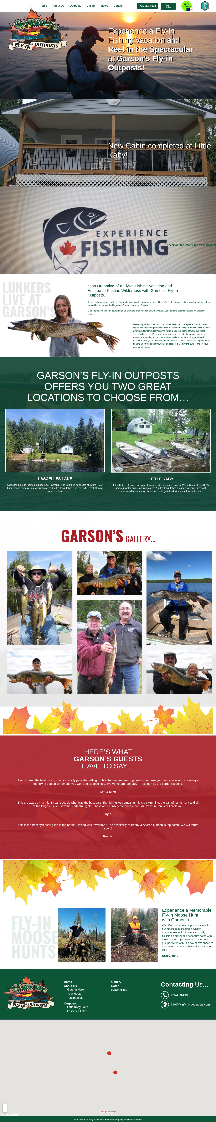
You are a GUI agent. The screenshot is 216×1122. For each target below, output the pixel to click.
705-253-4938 (147, 5)
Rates (104, 5)
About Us (58, 5)
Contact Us (119, 990)
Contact (118, 5)
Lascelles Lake (76, 1011)
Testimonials (75, 997)
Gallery (91, 5)
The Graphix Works (133, 1119)
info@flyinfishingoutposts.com (190, 1004)
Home (43, 5)
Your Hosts (74, 993)
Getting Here (75, 989)
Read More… (170, 955)
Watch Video (168, 6)
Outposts (75, 5)
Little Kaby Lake (77, 1007)
